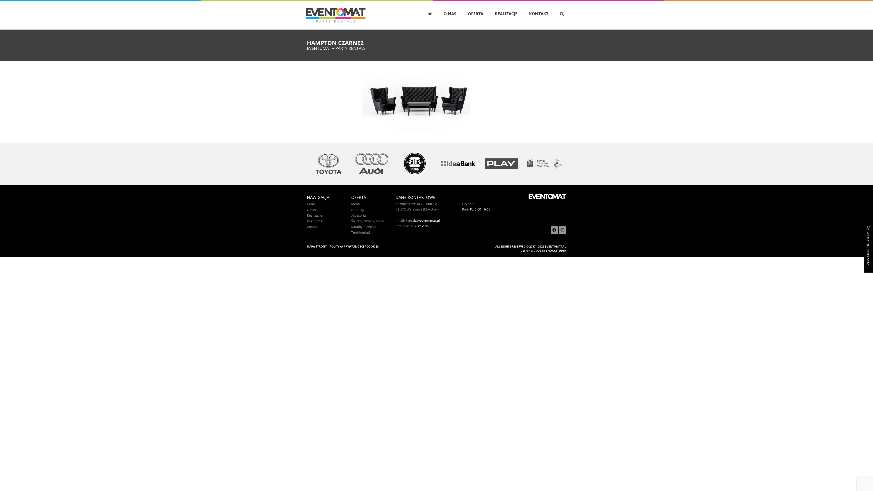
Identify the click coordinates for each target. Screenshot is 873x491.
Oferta (475, 13)
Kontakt (538, 13)
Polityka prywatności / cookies (354, 246)
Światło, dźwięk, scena (368, 221)
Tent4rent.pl (360, 232)
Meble (356, 204)
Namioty (357, 210)
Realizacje (506, 13)
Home (311, 204)
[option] (328, 163)
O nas (450, 13)
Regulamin (315, 221)
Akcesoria (358, 215)
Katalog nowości (363, 227)
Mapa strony (317, 246)
